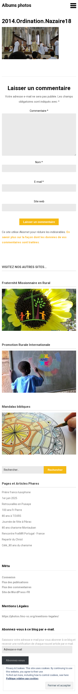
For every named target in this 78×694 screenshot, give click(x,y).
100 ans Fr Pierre (12, 509)
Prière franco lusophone (16, 492)
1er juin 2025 (9, 498)
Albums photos (16, 5)
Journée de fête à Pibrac (16, 521)
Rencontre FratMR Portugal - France (23, 533)
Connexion (8, 577)
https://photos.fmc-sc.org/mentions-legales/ (30, 616)
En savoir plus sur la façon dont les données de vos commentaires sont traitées (36, 237)
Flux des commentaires (16, 587)
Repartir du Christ (12, 539)
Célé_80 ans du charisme (17, 545)
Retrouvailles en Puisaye (16, 504)
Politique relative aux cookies (22, 678)
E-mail (39, 181)
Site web (39, 201)
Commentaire (39, 110)
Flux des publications (15, 582)
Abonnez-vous (15, 660)
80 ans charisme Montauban (19, 527)
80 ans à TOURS (11, 515)
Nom (39, 162)
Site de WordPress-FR (16, 592)
